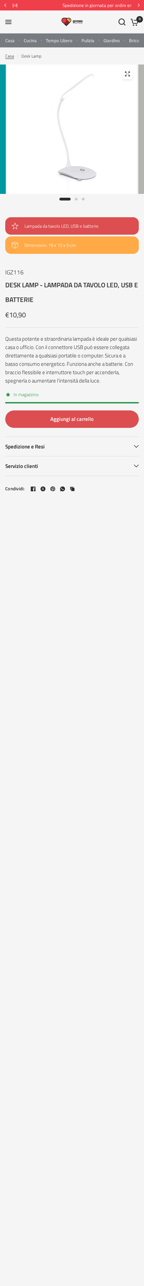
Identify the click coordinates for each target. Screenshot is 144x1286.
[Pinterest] (53, 489)
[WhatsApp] (62, 489)
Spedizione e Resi (25, 446)
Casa (10, 40)
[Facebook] (33, 489)
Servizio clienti (21, 466)
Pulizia (87, 40)
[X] (43, 489)
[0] (133, 21)
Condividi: (15, 488)
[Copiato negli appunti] (72, 489)
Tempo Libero (59, 40)
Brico (134, 40)
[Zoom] (127, 74)
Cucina (30, 40)
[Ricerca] (122, 21)
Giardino (111, 40)
